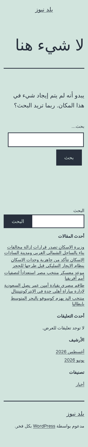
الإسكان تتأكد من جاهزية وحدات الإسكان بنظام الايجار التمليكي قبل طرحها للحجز (47, 262)
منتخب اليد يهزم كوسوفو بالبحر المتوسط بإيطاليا (47, 301)
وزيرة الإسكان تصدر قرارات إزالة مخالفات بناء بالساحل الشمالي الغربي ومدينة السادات (44, 249)
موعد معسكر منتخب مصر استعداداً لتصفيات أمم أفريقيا (44, 275)
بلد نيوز (44, 9)
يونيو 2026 (74, 360)
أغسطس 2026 (70, 351)
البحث (78, 210)
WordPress (44, 425)
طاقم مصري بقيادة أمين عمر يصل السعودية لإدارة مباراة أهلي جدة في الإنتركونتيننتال (44, 288)
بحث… (77, 126)
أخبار (80, 384)
